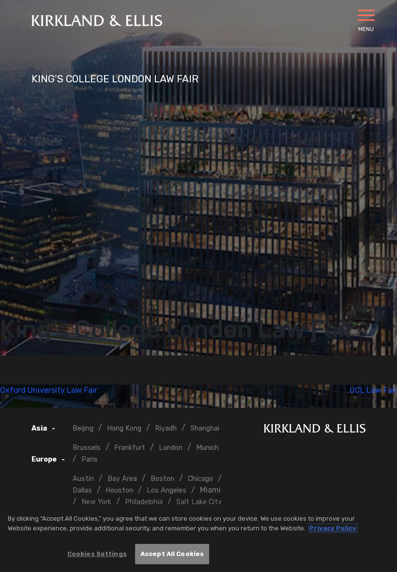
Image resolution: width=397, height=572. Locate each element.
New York (96, 502)
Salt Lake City (199, 502)
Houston (119, 490)
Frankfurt (129, 448)
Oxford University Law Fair (48, 390)
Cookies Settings (97, 553)
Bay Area (122, 479)
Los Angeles (166, 490)
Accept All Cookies (172, 553)
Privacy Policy (332, 528)
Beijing (83, 428)
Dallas (82, 490)
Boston (162, 479)
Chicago (200, 479)
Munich (207, 448)
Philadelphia (144, 502)
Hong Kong (124, 428)
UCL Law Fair (373, 390)
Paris (89, 459)
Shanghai (204, 428)
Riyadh (166, 428)
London (171, 448)
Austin (83, 479)
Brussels (87, 448)
